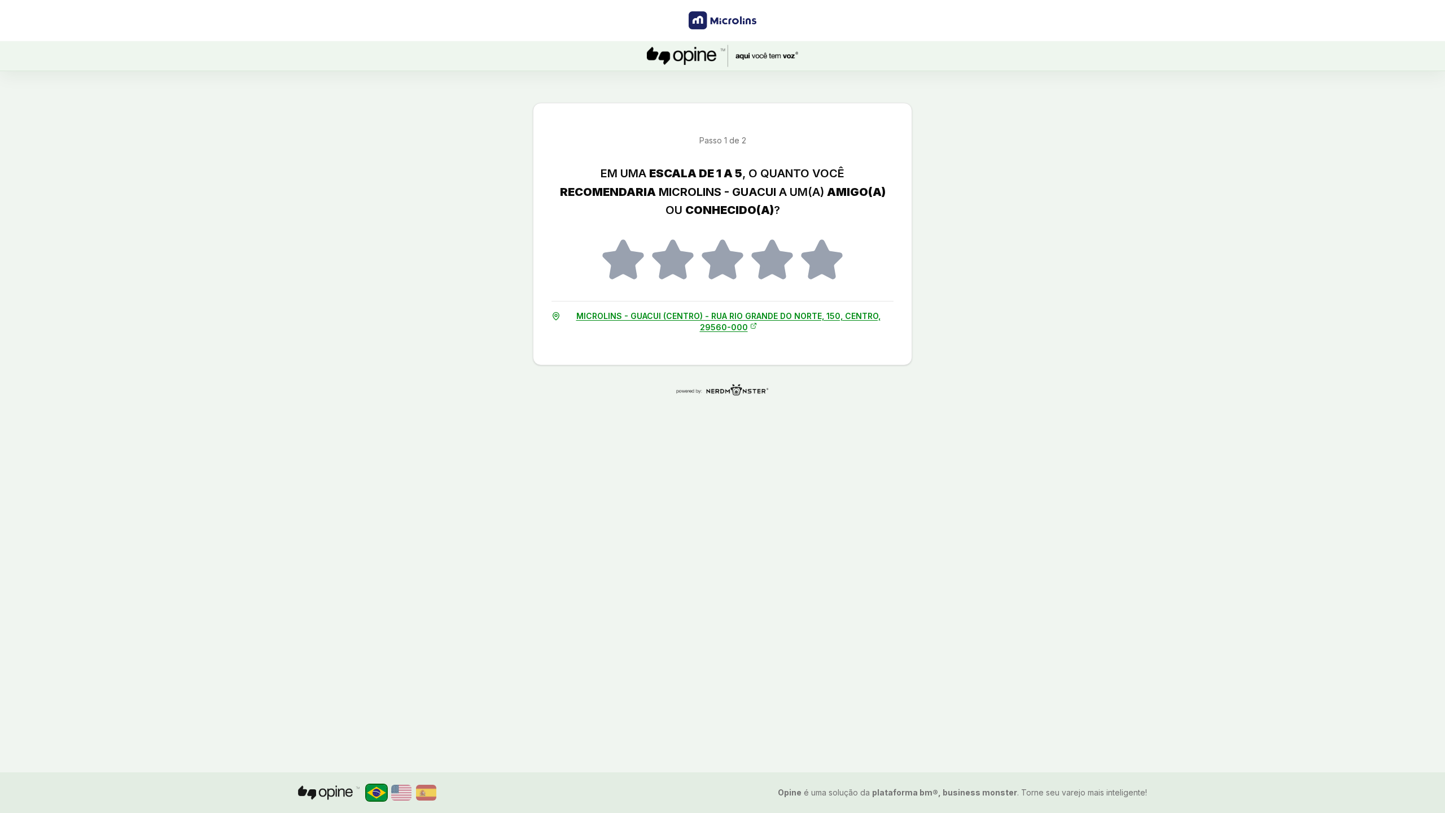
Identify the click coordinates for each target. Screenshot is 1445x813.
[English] (401, 793)
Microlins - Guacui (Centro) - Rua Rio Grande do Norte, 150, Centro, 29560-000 (728, 321)
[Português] (376, 793)
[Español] (426, 793)
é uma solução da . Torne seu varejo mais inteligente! (962, 792)
